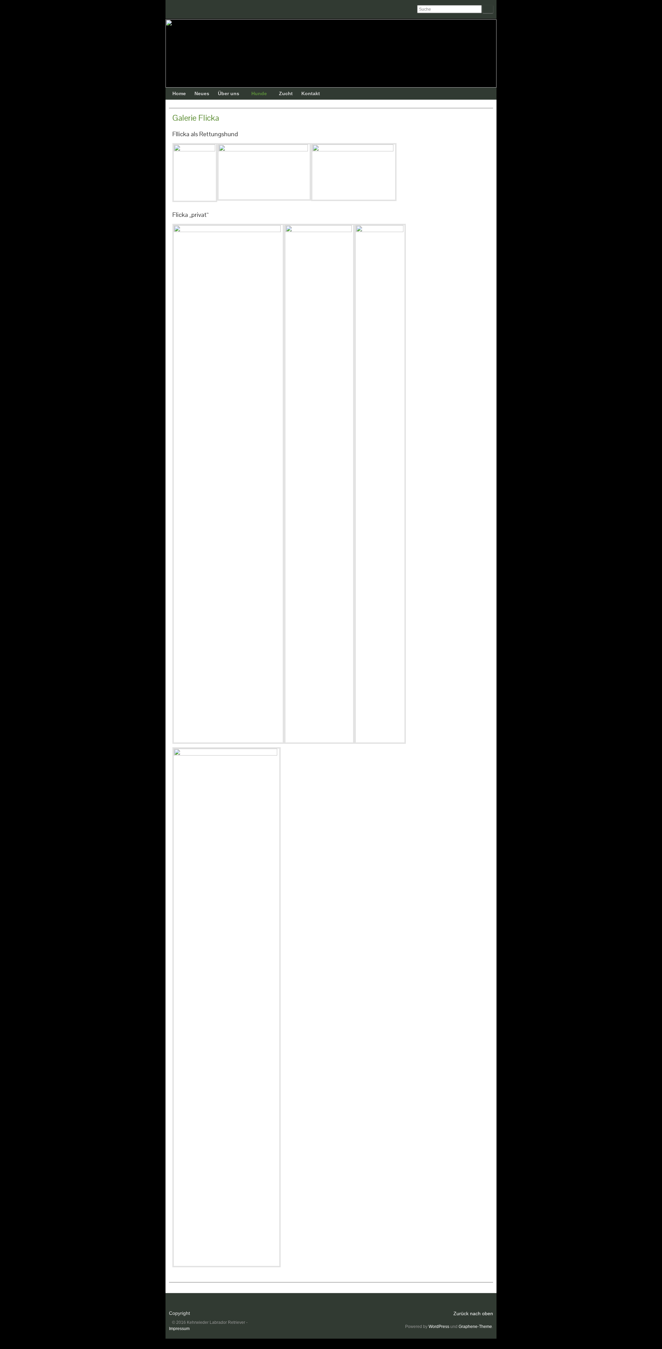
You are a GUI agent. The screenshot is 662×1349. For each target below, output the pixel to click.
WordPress (439, 1326)
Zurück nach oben (473, 1313)
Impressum (179, 1328)
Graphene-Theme (475, 1326)
